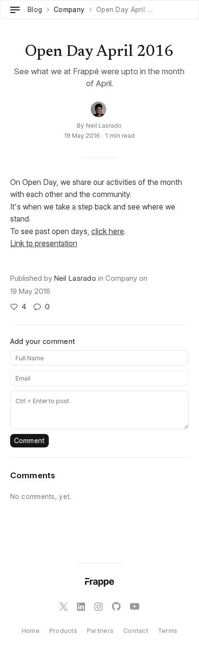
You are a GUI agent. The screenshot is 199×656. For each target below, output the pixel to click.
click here (107, 231)
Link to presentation (43, 243)
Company (69, 9)
